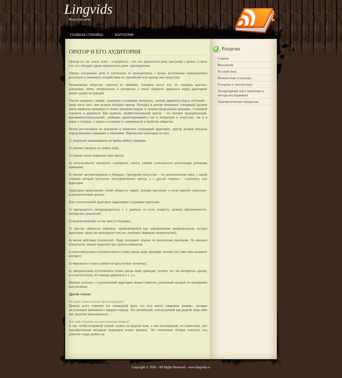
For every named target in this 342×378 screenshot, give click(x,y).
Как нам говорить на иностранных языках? (99, 321)
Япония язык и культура (234, 78)
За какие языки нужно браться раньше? (96, 301)
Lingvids (88, 9)
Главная (223, 58)
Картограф (124, 35)
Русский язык (227, 71)
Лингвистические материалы (238, 102)
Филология (225, 65)
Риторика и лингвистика (235, 84)
